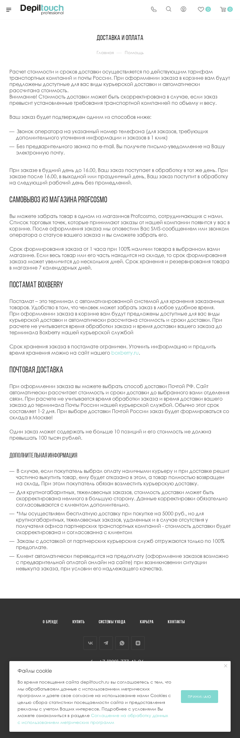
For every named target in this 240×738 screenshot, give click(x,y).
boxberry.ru (125, 353)
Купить (78, 622)
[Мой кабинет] (183, 10)
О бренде (50, 622)
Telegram (106, 643)
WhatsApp (122, 643)
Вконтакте (90, 643)
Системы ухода (112, 622)
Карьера (147, 622)
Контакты (176, 622)
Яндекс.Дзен (138, 643)
